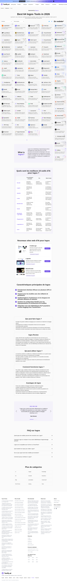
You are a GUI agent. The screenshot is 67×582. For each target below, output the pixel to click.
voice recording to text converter (20, 517)
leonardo (30, 475)
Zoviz (18, 229)
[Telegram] (56, 508)
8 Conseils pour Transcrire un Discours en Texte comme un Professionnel (6, 547)
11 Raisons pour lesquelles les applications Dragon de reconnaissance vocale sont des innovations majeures (7, 532)
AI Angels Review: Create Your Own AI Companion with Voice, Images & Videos (33, 521)
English (3, 577)
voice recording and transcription (20, 524)
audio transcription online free (20, 509)
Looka (18, 198)
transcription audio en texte (19, 500)
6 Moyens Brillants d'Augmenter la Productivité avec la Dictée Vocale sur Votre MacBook (7, 540)
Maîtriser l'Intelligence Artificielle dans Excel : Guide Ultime (46, 529)
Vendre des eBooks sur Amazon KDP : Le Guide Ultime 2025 (46, 519)
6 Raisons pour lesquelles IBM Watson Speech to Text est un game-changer (7, 551)
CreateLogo (33, 246)
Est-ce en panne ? (31, 544)
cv (15, 471)
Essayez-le (47, 248)
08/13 (29, 559)
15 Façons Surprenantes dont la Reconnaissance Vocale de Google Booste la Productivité (7, 514)
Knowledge (44, 471)
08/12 (33, 559)
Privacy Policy (56, 502)
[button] (16, 411)
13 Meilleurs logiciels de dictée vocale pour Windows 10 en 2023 (7, 525)
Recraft (18, 182)
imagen (29, 471)
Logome (28, 258)
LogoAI (18, 188)
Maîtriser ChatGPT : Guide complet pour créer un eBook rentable (46, 522)
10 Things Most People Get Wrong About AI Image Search (33, 505)
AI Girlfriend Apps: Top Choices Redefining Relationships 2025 (33, 508)
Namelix (19, 193)
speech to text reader (18, 529)
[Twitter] (54, 508)
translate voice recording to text (20, 519)
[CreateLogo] (22, 249)
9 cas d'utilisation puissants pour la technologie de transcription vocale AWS (7, 566)
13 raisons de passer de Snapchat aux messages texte (7, 501)
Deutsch (29, 577)
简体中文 (6, 577)
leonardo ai (44, 475)
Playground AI (20, 219)
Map (16, 479)
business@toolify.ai (57, 506)
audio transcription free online (20, 510)
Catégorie (25, 4)
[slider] (33, 406)
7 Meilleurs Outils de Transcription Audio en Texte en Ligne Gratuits (7, 518)
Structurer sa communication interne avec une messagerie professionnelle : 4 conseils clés (46, 501)
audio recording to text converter (20, 522)
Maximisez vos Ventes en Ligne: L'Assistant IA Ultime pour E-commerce (46, 532)
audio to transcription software (20, 512)
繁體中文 (10, 577)
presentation (30, 479)
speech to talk (17, 532)
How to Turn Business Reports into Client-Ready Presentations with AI (33, 532)
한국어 (14, 577)
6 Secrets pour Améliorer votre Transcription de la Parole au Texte (7, 536)
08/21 (29, 557)
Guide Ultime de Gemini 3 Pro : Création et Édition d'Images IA (46, 516)
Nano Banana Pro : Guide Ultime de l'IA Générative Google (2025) (46, 510)
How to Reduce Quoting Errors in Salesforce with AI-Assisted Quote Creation (33, 511)
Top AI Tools (30, 543)
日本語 (17, 577)
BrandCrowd (20, 203)
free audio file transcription (19, 504)
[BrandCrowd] (20, 271)
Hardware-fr (30, 541)
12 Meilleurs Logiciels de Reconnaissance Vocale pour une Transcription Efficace (7, 559)
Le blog (29, 538)
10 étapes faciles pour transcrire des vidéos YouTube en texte (7, 570)
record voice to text (18, 520)
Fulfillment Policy (56, 500)
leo (15, 475)
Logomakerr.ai (20, 224)
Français (33, 577)
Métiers (42, 4)
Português (21, 577)
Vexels (18, 208)
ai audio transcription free (19, 515)
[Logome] (20, 261)
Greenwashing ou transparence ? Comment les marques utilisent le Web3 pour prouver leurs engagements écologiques (46, 506)
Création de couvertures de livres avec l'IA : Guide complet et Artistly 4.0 (46, 526)
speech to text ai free (18, 530)
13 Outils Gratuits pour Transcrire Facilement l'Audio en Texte (7, 512)
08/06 (37, 561)
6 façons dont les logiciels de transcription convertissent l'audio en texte (7, 544)
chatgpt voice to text (18, 525)
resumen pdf (44, 479)
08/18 (33, 557)
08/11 (37, 559)
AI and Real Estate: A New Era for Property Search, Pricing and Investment (33, 525)
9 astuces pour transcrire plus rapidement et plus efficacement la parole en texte (7, 521)
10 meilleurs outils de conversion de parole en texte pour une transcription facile (7, 508)
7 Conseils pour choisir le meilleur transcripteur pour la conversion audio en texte (7, 527)
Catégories (7, 8)
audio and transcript (18, 514)
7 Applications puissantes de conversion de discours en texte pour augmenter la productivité (7, 504)
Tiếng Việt (37, 577)
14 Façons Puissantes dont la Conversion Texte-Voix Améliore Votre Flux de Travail (7, 555)
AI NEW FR (30, 539)
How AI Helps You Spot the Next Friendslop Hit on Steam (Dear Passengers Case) (33, 517)
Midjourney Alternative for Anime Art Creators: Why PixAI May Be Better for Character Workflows (33, 501)
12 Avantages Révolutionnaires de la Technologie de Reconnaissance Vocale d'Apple (7, 562)
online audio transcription (19, 502)
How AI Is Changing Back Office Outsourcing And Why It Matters (33, 514)
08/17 (37, 557)
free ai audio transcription (19, 505)
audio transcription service (19, 507)
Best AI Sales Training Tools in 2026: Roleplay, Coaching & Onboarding (33, 528)
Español (25, 577)
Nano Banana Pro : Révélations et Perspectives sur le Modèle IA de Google (46, 513)
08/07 (33, 561)
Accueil (2, 8)
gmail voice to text (18, 527)
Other (32, 551)
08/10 (29, 561)
